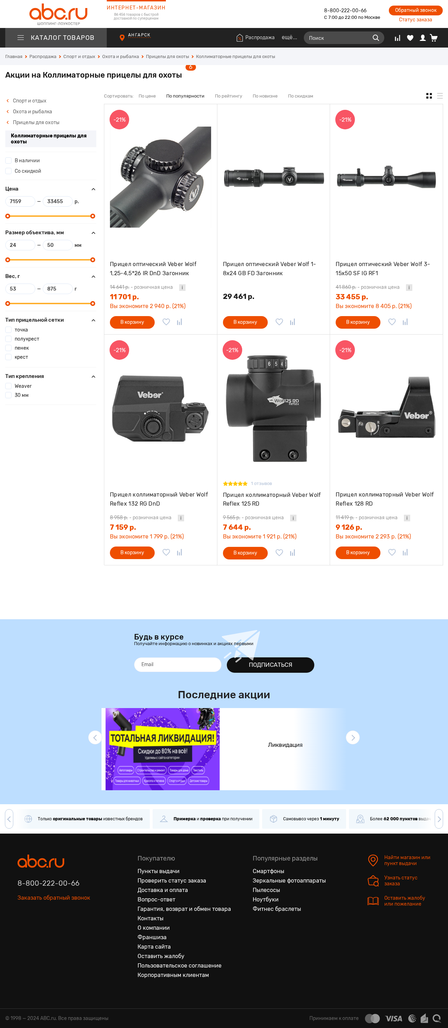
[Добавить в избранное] (166, 322)
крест (21, 357)
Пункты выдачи (159, 871)
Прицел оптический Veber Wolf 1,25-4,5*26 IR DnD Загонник (153, 269)
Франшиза (152, 937)
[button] (95, 737)
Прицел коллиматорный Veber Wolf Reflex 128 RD (385, 499)
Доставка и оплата (163, 890)
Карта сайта (154, 946)
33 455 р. (352, 297)
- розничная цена (141, 287)
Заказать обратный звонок (54, 897)
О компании (154, 928)
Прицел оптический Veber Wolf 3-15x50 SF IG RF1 (383, 269)
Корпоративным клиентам (173, 975)
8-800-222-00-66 (345, 11)
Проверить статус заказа (172, 880)
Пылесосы (266, 890)
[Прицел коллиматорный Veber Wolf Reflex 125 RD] (273, 407)
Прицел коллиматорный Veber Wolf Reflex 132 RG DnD (159, 499)
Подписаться (270, 664)
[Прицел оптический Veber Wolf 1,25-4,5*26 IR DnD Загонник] (160, 177)
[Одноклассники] (37, 930)
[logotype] (56, 14)
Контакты (150, 918)
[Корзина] (436, 38)
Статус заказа (415, 20)
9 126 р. (349, 527)
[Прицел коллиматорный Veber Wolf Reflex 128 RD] (386, 407)
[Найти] (376, 38)
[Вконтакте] (23, 930)
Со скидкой (28, 171)
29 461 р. (238, 296)
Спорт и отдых (29, 101)
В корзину (132, 322)
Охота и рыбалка (32, 112)
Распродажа (260, 38)
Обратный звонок (415, 10)
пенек (22, 348)
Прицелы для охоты (35, 123)
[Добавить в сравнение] (179, 322)
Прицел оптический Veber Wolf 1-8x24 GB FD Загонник (269, 269)
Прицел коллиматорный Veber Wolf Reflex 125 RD (272, 499)
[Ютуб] (52, 930)
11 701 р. (124, 297)
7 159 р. (123, 527)
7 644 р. (237, 527)
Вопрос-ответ (156, 899)
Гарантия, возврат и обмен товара (184, 909)
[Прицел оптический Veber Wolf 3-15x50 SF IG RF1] (386, 177)
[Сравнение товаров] (397, 38)
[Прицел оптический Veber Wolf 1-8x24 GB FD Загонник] (273, 177)
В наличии (27, 161)
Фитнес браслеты (277, 909)
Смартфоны (268, 871)
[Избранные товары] (410, 38)
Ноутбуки (266, 899)
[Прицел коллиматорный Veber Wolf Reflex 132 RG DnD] (160, 407)
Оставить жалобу (161, 956)
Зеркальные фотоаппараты (289, 880)
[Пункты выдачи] (128, 41)
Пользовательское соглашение (180, 965)
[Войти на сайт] (423, 38)
